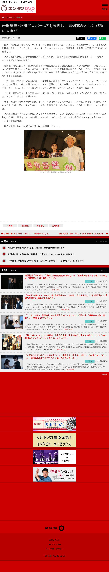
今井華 (10, 226)
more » (104, 374)
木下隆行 (40, 226)
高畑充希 (56, 226)
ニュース (10, 18)
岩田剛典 (25, 226)
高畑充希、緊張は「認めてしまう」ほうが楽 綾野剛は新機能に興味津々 (36, 248)
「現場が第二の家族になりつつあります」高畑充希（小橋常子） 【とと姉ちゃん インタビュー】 (46, 261)
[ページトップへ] (54, 530)
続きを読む (56, 290)
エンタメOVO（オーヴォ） (18, 8)
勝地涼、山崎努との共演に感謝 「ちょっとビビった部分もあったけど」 (77, 234)
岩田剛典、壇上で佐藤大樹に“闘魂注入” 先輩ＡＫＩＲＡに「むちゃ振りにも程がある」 (42, 254)
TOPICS (19, 18)
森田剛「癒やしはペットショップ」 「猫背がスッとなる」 (27, 234)
